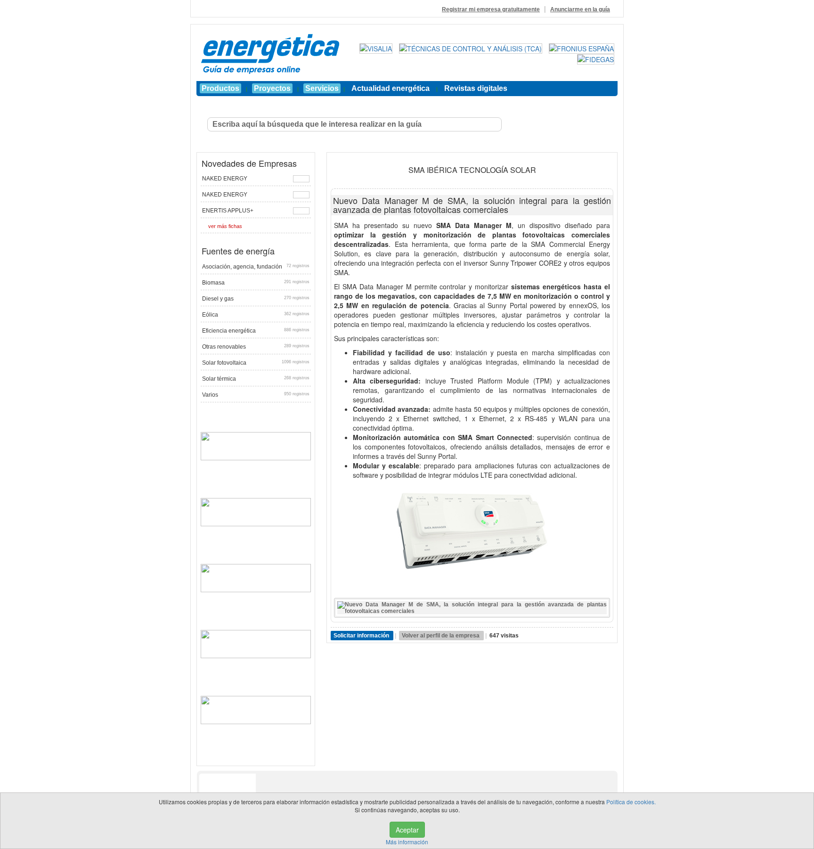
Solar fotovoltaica (255, 362)
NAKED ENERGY (224, 178)
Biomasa (255, 282)
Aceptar (407, 829)
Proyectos (272, 88)
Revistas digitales (475, 88)
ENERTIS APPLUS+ (227, 210)
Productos (220, 88)
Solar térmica (255, 379)
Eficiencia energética (255, 330)
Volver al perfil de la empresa (441, 635)
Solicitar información (362, 635)
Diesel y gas (255, 298)
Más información (407, 842)
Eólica (255, 314)
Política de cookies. (631, 802)
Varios (255, 395)
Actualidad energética (390, 88)
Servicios (322, 88)
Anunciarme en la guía (580, 9)
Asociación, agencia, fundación (255, 266)
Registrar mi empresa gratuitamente (491, 9)
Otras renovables (255, 346)
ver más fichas (225, 226)
